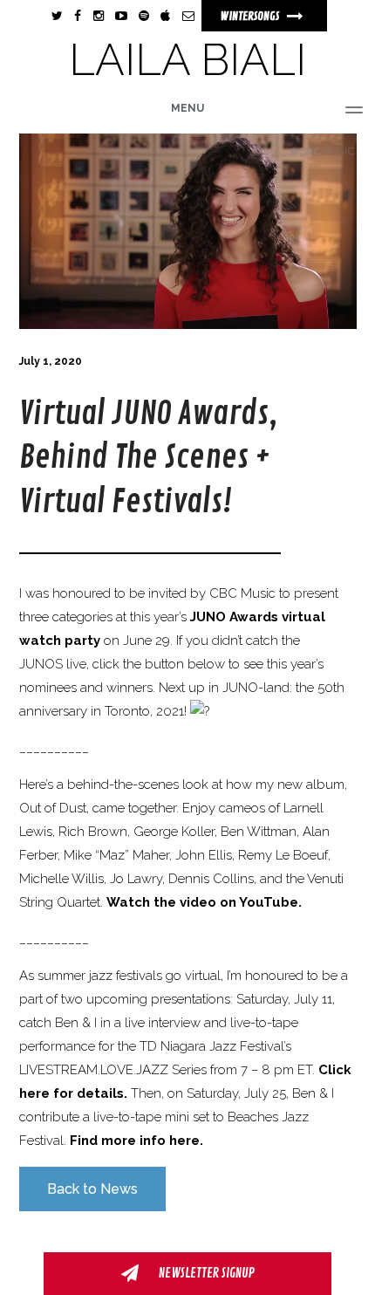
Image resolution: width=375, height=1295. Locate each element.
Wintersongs (251, 16)
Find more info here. (136, 1140)
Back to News (92, 1189)
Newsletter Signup (205, 1273)
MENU (187, 108)
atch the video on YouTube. (210, 902)
